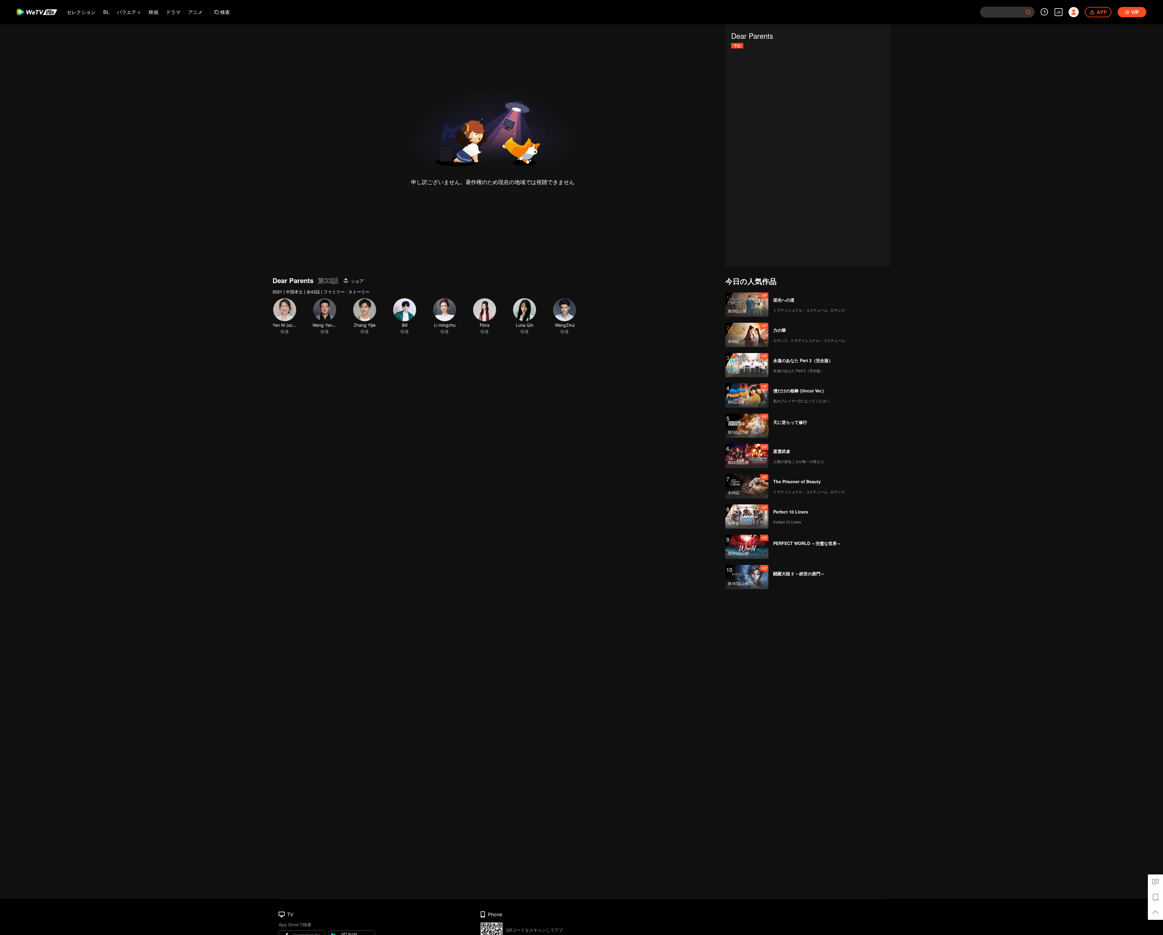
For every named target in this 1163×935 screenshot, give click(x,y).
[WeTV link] (37, 12)
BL (106, 11)
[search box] (1028, 12)
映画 (153, 11)
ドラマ (173, 11)
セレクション (81, 11)
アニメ (195, 11)
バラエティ (129, 11)
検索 (225, 11)
